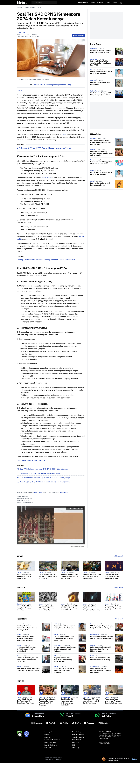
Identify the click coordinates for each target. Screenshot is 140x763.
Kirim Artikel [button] (76, 740)
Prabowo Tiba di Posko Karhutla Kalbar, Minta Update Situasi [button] (65, 627)
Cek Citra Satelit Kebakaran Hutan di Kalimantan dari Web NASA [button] (67, 702)
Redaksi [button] (47, 737)
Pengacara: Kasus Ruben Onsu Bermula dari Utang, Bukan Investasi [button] (63, 660)
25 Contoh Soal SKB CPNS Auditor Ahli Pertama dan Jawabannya (43, 482)
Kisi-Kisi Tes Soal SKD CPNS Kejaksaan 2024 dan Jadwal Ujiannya (43, 478)
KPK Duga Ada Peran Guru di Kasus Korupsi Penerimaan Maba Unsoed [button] (64, 638)
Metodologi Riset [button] (50, 742)
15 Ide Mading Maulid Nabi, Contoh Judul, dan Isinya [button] (24, 608)
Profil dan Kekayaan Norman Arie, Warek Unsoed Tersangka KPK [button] (27, 628)
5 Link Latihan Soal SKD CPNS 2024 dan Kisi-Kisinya (38, 473)
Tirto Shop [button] (75, 748)
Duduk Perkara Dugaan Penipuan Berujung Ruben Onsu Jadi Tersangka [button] (101, 153)
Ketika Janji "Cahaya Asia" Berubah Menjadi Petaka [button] (47, 608)
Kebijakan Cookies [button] (78, 737)
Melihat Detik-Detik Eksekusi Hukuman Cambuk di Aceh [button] (100, 51)
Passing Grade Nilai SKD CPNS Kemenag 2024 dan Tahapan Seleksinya (46, 260)
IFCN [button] (73, 745)
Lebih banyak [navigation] (118, 556)
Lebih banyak (118, 619)
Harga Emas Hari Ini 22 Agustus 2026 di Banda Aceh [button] (24, 576)
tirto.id (19, 91)
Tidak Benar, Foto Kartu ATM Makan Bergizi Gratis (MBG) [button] (100, 94)
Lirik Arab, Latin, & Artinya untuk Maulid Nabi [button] (112, 576)
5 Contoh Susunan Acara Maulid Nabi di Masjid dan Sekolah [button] (92, 576)
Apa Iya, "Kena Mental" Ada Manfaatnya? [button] (100, 83)
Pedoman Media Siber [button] (52, 740)
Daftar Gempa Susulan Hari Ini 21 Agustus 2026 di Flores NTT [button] (48, 576)
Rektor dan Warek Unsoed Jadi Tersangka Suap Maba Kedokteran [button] (64, 670)
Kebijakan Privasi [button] (78, 735)
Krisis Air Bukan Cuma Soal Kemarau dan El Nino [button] (100, 184)
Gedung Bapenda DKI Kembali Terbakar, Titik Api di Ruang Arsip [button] (100, 670)
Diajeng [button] (100, 3)
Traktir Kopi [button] (79, 36)
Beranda (19, 7)
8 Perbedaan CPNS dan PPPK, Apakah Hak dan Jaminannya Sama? (44, 148)
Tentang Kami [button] (49, 732)
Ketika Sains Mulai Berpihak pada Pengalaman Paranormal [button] (92, 608)
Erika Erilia (21, 32)
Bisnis (26, 7)
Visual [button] (114, 3)
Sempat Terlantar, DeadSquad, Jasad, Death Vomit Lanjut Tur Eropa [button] (65, 649)
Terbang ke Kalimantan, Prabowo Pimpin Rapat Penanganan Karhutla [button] (25, 638)
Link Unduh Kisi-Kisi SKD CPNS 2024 (32, 461)
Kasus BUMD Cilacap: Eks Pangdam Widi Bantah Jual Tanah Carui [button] (25, 701)
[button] (22, 2)
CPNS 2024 (46, 178)
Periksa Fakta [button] (83, 3)
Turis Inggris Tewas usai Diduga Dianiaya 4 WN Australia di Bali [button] (28, 669)
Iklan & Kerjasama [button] (50, 745)
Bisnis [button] (108, 3)
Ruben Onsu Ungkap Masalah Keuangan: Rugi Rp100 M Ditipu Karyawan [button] (100, 649)
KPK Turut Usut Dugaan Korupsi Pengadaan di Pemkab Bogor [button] (101, 627)
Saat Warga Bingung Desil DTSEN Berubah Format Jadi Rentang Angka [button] (100, 142)
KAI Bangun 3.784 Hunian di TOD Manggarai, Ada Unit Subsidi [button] (26, 649)
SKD (65, 134)
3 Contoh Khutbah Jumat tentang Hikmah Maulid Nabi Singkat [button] (70, 576)
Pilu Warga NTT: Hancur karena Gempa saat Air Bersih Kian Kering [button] (91, 701)
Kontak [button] (46, 735)
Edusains (32, 7)
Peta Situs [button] (75, 742)
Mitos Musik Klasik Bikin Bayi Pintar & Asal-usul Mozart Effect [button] (69, 608)
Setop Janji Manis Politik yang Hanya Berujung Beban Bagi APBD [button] (100, 63)
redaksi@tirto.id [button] (104, 742)
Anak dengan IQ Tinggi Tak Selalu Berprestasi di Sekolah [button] (113, 608)
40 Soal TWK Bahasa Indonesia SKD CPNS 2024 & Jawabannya (42, 469)
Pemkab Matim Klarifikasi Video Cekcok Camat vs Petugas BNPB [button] (101, 637)
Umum (39, 7)
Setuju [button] (134, 759)
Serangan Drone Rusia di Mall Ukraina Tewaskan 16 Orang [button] (100, 659)
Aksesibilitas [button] (76, 732)
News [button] (93, 3)
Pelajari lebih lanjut (113, 760)
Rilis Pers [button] (47, 748)
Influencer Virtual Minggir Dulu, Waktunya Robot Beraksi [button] (101, 163)
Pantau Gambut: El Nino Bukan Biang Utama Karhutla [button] (101, 73)
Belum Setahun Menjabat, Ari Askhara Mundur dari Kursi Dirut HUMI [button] (27, 660)
